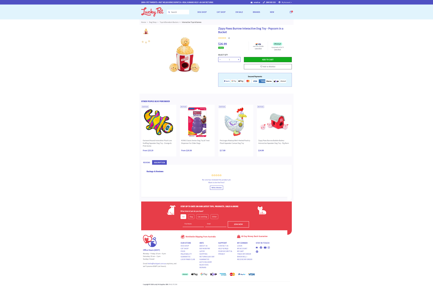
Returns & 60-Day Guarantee (206, 257)
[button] (285, 2)
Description (159, 162)
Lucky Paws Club (188, 259)
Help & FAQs (223, 248)
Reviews (146, 162)
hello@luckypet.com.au (157, 263)
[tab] (146, 162)
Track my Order (244, 254)
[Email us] (257, 247)
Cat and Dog (202, 216)
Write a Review (217, 188)
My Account (242, 248)
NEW (272, 12)
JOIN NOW (238, 224)
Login (239, 246)
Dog (191, 216)
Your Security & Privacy (225, 252)
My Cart (240, 251)
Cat (183, 216)
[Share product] (228, 38)
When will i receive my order (244, 257)
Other (214, 216)
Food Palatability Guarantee (186, 254)
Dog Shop (185, 246)
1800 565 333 (271, 2)
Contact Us (223, 246)
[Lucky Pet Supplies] (152, 12)
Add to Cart (249, 55)
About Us (203, 246)
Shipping (203, 254)
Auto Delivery (205, 262)
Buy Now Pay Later (204, 249)
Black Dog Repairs (203, 266)
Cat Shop (185, 248)
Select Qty (223, 55)
